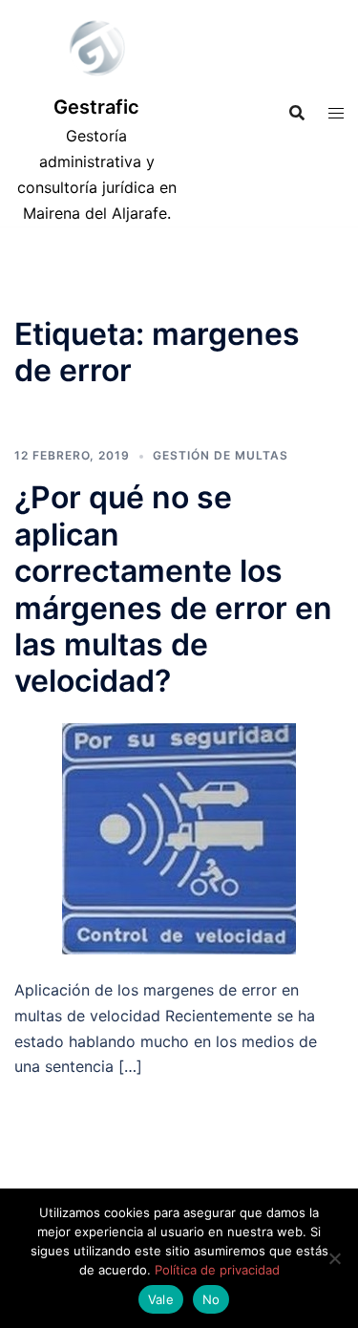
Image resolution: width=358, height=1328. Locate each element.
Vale (161, 1299)
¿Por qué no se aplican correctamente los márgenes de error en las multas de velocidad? (173, 589)
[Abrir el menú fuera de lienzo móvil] (336, 113)
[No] (334, 1258)
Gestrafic (96, 107)
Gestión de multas (220, 455)
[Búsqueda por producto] (297, 112)
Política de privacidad (217, 1269)
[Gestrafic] (96, 52)
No (211, 1299)
